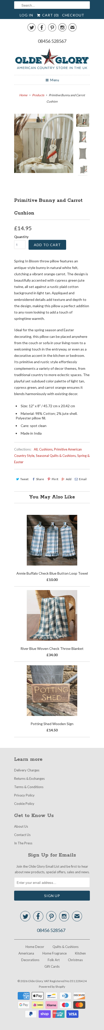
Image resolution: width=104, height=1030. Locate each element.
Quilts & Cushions (66, 947)
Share (40, 479)
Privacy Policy (24, 795)
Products (38, 95)
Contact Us (22, 835)
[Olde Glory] (52, 59)
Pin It (55, 479)
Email (83, 479)
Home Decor (34, 947)
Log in (26, 15)
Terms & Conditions (28, 787)
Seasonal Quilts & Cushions (56, 456)
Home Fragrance (54, 953)
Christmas (75, 960)
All (36, 449)
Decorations (30, 960)
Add (68, 479)
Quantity (21, 237)
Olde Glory (35, 981)
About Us (21, 826)
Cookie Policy (24, 804)
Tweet (24, 479)
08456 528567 (52, 41)
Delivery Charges (26, 770)
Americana (26, 953)
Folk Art (54, 960)
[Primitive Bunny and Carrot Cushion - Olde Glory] (43, 143)
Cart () (50, 15)
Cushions (46, 449)
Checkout (73, 15)
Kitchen (80, 953)
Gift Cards (52, 966)
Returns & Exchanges (29, 778)
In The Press (23, 843)
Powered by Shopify (52, 986)
